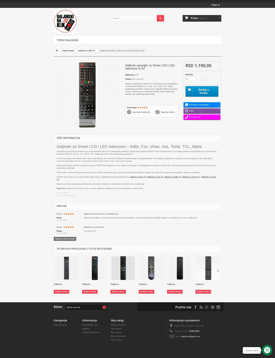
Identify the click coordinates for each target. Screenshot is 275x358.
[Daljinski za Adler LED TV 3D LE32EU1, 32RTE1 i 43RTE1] (123, 268)
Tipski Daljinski (67, 40)
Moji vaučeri (116, 340)
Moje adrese (116, 332)
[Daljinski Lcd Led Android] (80, 21)
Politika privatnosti (90, 332)
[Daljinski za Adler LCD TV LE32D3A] (151, 268)
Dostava (85, 329)
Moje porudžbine (118, 325)
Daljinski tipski (68, 51)
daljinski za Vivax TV (191, 177)
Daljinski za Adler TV (86, 51)
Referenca (129, 75)
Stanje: (128, 79)
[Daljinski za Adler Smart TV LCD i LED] (66, 268)
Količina (189, 75)
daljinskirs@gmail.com (190, 336)
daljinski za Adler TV (172, 177)
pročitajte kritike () (141, 112)
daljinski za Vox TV (155, 177)
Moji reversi (116, 329)
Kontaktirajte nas (89, 325)
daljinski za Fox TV (138, 177)
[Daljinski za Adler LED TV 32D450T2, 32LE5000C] (95, 268)
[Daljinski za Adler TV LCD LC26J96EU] (208, 268)
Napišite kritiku (167, 112)
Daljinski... (58, 284)
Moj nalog (117, 320)
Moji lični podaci (118, 336)
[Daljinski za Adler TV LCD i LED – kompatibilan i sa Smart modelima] (180, 268)
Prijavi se (216, 5)
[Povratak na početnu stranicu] (56, 51)
